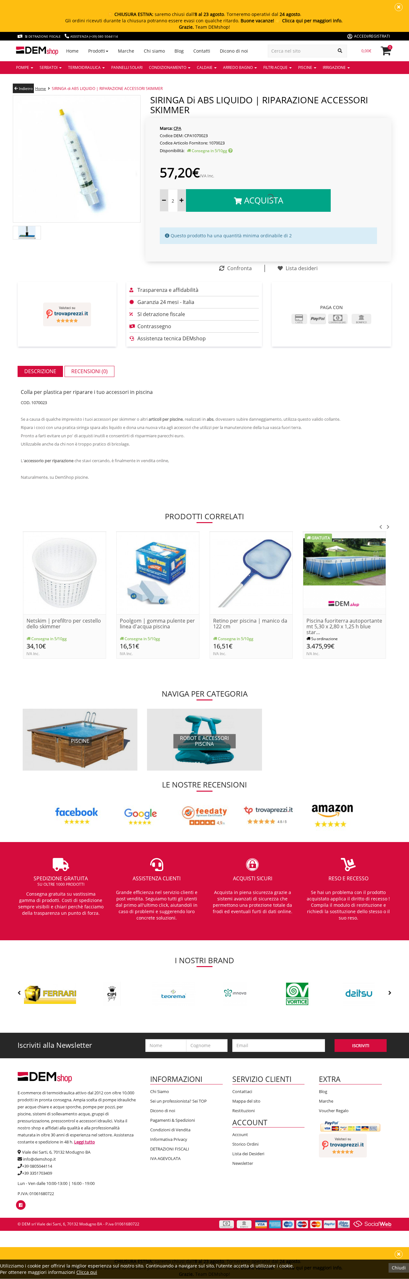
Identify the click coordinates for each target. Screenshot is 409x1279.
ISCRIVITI (360, 1045)
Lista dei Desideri (248, 1154)
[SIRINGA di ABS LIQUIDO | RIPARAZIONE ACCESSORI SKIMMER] (76, 158)
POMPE (23, 67)
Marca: (166, 128)
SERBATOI (49, 67)
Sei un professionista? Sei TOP (178, 1101)
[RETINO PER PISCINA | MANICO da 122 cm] (251, 573)
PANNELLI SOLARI (127, 67)
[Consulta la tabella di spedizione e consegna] (230, 150)
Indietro (25, 88)
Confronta (239, 268)
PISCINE (305, 67)
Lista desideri (301, 268)
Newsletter (242, 1163)
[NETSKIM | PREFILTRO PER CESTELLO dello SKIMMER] (64, 573)
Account (240, 1134)
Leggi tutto (84, 1142)
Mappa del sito (246, 1101)
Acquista (262, 200)
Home (40, 88)
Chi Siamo (159, 1091)
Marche (326, 1101)
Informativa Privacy (168, 1139)
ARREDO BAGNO (238, 67)
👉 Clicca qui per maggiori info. (309, 21)
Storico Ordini (245, 1144)
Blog (323, 1091)
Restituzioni (243, 1110)
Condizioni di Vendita (170, 1130)
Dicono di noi (162, 1110)
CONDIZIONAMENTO (168, 67)
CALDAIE (205, 67)
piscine (80, 741)
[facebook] (21, 1205)
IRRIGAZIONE (335, 67)
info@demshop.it (39, 1159)
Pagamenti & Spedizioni (172, 1120)
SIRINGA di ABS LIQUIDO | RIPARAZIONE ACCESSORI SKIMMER (107, 88)
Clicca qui (86, 1272)
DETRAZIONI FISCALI (169, 1149)
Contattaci (242, 1091)
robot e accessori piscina (204, 741)
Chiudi (399, 1268)
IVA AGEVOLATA (165, 1158)
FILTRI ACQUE (276, 67)
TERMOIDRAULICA (85, 67)
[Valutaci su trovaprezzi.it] (67, 314)
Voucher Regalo (334, 1110)
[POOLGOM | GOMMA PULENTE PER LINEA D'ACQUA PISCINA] (158, 573)
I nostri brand (204, 960)
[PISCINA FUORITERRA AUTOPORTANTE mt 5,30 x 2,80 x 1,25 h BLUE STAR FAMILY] (344, 573)
